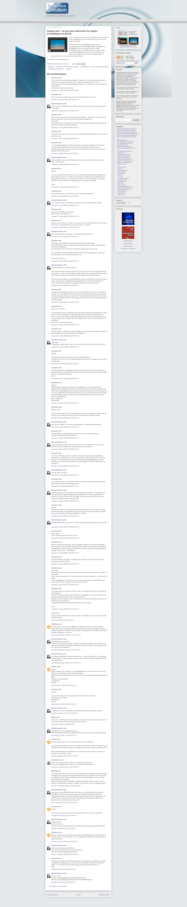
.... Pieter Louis (120, 185)
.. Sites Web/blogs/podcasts (123, 143)
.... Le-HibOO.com (120, 180)
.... (116, 165)
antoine (53, 739)
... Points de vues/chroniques (123, 161)
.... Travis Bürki (120, 191)
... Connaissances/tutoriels (55, 69)
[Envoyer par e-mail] (77, 64)
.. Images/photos (84, 66)
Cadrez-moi (133, 47)
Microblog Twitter (128, 241)
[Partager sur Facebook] (82, 64)
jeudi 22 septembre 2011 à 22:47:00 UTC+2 (64, 756)
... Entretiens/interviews (122, 156)
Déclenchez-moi (124, 47)
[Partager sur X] (81, 64)
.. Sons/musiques (120, 145)
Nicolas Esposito (57, 103)
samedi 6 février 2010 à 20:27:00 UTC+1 (64, 704)
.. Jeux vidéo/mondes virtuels (99, 66)
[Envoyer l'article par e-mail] (73, 64)
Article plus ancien (104, 894)
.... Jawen (118, 177)
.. (116, 138)
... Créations (67, 69)
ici (68, 59)
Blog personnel (128, 246)
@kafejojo (54, 624)
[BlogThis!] (79, 64)
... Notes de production (122, 157)
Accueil (78, 894)
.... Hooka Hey (119, 173)
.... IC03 (118, 175)
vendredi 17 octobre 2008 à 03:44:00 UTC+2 (65, 110)
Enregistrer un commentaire (58, 886)
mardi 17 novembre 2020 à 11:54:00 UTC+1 (65, 854)
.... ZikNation (119, 194)
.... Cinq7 (118, 169)
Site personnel (128, 243)
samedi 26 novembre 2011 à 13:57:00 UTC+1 (65, 767)
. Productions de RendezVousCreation (66, 66)
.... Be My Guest (120, 167)
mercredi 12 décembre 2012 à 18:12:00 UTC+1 (66, 786)
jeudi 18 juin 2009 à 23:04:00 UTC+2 (62, 620)
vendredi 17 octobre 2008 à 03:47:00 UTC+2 (65, 363)
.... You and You (120, 193)
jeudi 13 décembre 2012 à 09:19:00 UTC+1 (64, 802)
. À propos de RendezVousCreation (125, 129)
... (116, 149)
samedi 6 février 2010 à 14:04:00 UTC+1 (64, 685)
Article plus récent (52, 894)
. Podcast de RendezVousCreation (125, 132)
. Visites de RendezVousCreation (125, 137)
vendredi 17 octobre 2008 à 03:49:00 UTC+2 (65, 527)
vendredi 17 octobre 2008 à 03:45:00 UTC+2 (65, 196)
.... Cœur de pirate (121, 170)
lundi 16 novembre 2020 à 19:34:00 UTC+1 (64, 841)
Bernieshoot (55, 760)
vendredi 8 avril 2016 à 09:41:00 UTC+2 (63, 815)
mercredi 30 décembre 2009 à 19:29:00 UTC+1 (66, 650)
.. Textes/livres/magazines (123, 146)
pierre (53, 613)
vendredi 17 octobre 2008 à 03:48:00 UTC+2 (65, 438)
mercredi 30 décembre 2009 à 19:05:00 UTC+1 (66, 635)
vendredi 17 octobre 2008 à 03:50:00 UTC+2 (65, 584)
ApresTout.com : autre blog (128, 248)
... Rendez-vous (120, 164)
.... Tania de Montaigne (122, 189)
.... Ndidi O (119, 183)
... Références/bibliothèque (123, 162)
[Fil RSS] (118, 58)
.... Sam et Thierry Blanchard (123, 188)
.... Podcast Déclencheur (122, 186)
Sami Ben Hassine (96, 37)
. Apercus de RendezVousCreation (125, 130)
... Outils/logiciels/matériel (123, 159)
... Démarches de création (123, 154)
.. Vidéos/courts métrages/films (124, 148)
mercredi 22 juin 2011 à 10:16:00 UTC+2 (63, 735)
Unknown (54, 806)
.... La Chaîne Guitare (121, 178)
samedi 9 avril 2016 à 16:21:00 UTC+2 (63, 828)
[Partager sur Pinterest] (84, 64)
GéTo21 (53, 667)
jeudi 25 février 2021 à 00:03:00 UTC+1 (63, 869)
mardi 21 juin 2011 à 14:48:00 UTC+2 (63, 724)
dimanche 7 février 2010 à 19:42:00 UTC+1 (64, 713)
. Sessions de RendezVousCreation (125, 135)
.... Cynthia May (120, 172)
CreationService (133, 34)
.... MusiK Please (120, 181)
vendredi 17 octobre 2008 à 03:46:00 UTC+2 (65, 285)
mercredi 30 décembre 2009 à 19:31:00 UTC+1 (66, 663)
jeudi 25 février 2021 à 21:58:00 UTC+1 (63, 882)
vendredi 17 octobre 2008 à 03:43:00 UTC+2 (65, 90)
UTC (89, 37)
